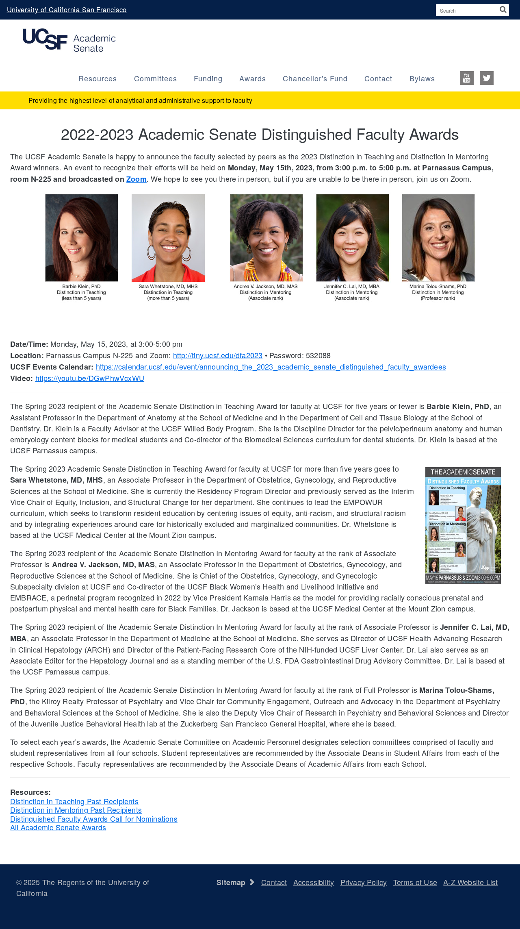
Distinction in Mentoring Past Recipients (76, 809)
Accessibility (313, 882)
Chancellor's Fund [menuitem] (315, 78)
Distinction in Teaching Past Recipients (74, 801)
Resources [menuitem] (97, 78)
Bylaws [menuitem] (422, 78)
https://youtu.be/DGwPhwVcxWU (90, 377)
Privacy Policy (363, 882)
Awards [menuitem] (252, 78)
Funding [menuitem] (208, 78)
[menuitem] (475, 77)
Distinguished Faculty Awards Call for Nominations (94, 818)
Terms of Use (415, 882)
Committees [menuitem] (155, 78)
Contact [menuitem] (378, 78)
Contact (274, 882)
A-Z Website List (470, 882)
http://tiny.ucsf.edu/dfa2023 (218, 355)
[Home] (69, 39)
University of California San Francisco (67, 9)
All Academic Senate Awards (58, 827)
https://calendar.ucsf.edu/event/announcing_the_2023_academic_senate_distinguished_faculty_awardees (271, 366)
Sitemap (232, 882)
